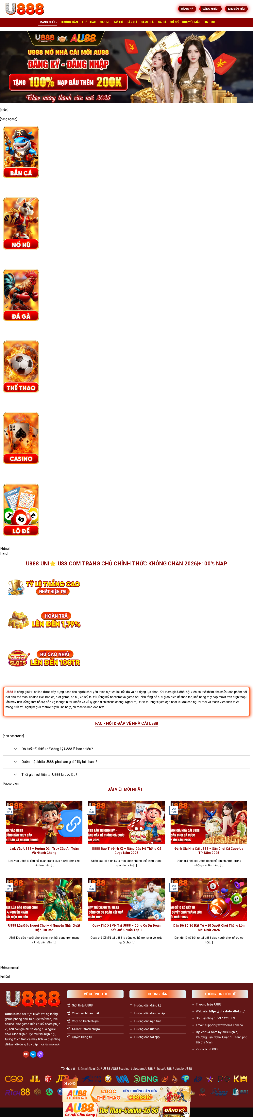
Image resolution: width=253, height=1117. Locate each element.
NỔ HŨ (118, 22)
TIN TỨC (209, 22)
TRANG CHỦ (46, 22)
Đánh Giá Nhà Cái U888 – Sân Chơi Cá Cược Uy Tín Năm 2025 (209, 851)
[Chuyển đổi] (15, 749)
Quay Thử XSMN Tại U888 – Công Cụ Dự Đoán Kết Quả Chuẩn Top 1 (126, 928)
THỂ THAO (89, 22)
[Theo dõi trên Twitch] (40, 1054)
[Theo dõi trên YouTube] (26, 1054)
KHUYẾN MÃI (191, 22)
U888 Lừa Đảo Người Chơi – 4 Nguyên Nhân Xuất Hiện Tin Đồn (44, 928)
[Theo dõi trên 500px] (33, 1054)
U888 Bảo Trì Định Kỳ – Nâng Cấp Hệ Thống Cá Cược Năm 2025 (126, 851)
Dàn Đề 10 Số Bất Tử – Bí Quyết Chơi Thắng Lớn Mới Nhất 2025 (209, 928)
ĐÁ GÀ (162, 22)
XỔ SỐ (174, 22)
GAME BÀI (147, 22)
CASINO (105, 22)
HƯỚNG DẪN (69, 22)
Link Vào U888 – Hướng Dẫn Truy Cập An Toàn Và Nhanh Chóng (44, 851)
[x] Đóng (69, 1083)
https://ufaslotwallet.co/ (227, 1011)
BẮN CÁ (131, 22)
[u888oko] (24, 9)
